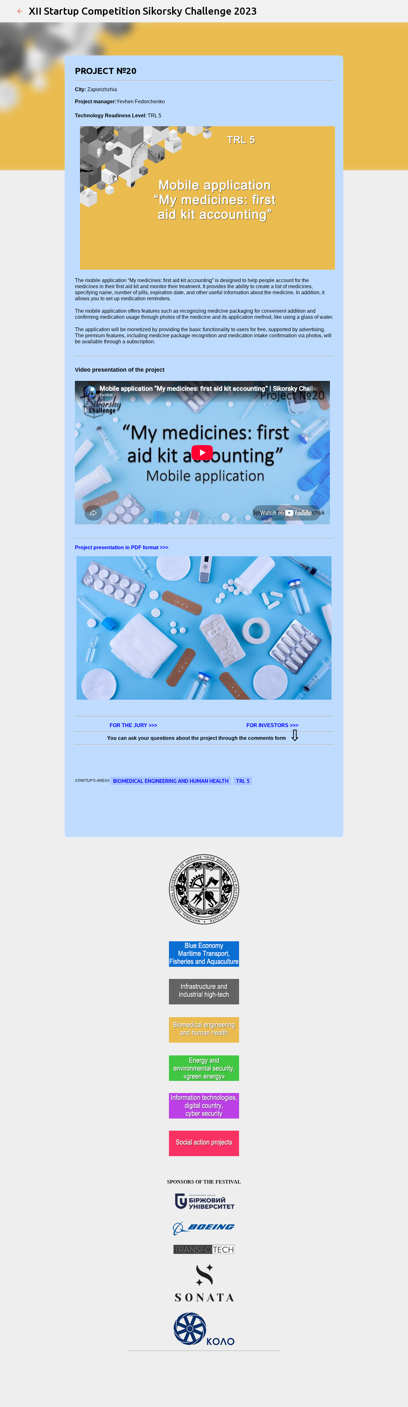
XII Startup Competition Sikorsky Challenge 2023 (143, 11)
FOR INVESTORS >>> (271, 725)
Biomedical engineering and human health (171, 781)
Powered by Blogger (207, 1372)
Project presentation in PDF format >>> (121, 547)
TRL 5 (243, 781)
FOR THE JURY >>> (133, 725)
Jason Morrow (219, 1385)
